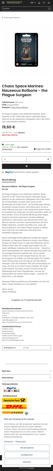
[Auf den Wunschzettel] (46, 30)
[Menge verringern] (5, 159)
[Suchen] (49, 8)
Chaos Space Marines (19, 107)
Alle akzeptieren (27, 448)
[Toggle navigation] (3, 1)
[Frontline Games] (14, 3)
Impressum (8, 441)
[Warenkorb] (48, 2)
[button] (39, 2)
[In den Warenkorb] (4, 24)
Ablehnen (27, 462)
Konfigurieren (27, 455)
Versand (21, 132)
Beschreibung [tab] (9, 179)
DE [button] (32, 2)
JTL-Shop (31, 468)
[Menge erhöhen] (48, 159)
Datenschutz (21, 441)
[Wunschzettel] (44, 2)
